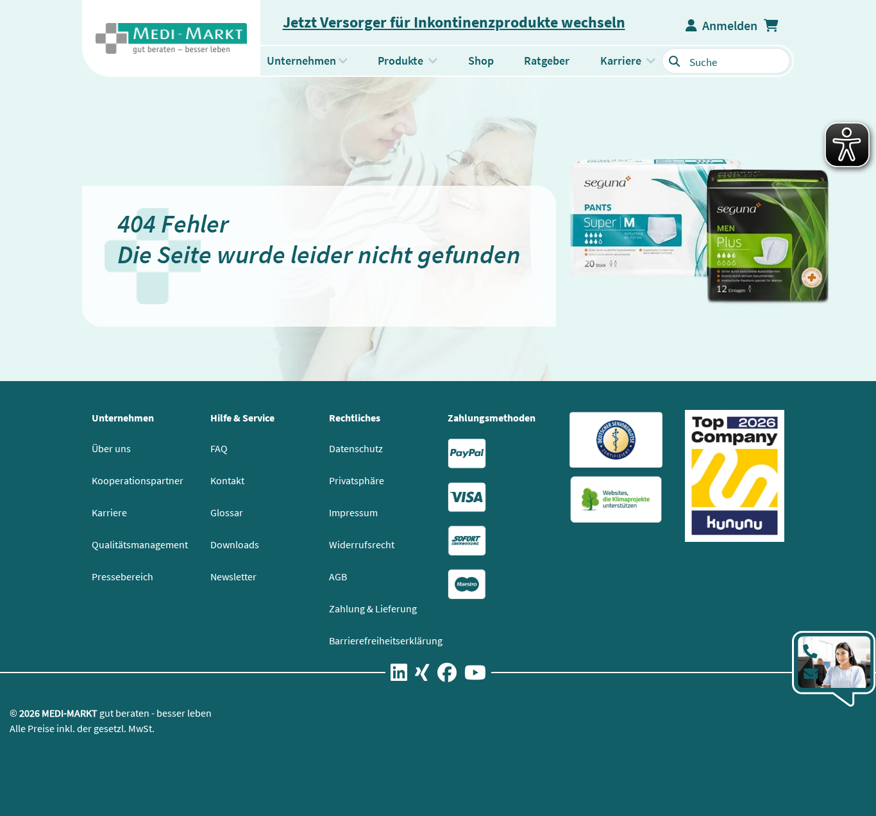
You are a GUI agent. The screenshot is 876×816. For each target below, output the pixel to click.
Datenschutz (356, 448)
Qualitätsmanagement (140, 544)
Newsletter (233, 576)
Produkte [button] (411, 60)
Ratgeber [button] (546, 60)
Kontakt (227, 480)
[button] (772, 25)
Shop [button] (481, 60)
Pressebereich (122, 576)
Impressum (353, 512)
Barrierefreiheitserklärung (385, 640)
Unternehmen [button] (301, 60)
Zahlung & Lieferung (373, 608)
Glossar (226, 512)
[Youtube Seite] (475, 675)
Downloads (234, 544)
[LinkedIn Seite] (399, 675)
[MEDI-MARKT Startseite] (171, 38)
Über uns (111, 448)
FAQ (219, 448)
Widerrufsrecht (361, 544)
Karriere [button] (620, 60)
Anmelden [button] (727, 25)
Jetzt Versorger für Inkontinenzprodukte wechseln (454, 22)
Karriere (109, 512)
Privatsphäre (356, 480)
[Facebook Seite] (447, 675)
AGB (338, 576)
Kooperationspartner (137, 480)
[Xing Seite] (422, 675)
